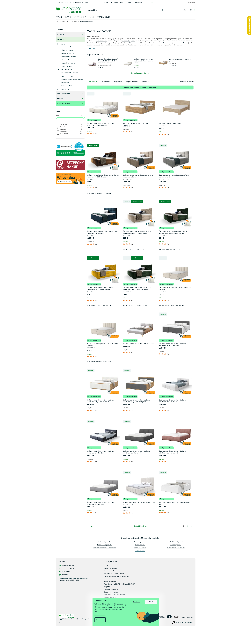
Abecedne (145, 81)
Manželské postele (67, 53)
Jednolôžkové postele (68, 56)
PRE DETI (60, 98)
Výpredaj (71, 129)
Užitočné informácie (111, 589)
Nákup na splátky (110, 597)
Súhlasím (151, 602)
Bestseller (71, 131)
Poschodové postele (68, 63)
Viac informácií (100, 615)
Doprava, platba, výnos (135, 2)
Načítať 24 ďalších (140, 526)
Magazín (107, 587)
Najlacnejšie (106, 81)
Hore (91, 526)
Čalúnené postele (67, 50)
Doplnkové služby (110, 579)
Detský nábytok (65, 89)
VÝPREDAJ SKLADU (63, 103)
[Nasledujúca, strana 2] (187, 526)
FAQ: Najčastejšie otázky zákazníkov (116, 576)
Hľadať (162, 10)
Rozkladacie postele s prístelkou (72, 79)
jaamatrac (65, 574)
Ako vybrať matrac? (117, 2)
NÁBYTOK (60, 39)
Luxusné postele (66, 86)
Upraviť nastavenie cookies (67, 622)
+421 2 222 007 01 (68, 568)
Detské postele (66, 60)
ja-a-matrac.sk (101, 41)
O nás (106, 2)
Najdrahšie (118, 81)
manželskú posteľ (128, 41)
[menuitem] (59, 17)
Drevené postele (66, 66)
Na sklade (71, 124)
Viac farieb (71, 133)
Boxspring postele (67, 47)
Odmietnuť (136, 602)
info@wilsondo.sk (68, 565)
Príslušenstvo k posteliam (69, 73)
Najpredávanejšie (132, 81)
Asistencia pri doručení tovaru (114, 595)
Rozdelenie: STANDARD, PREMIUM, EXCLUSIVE (119, 584)
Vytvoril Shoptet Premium (184, 622)
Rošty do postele (66, 69)
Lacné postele (65, 82)
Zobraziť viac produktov (139, 73)
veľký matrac (181, 43)
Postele (62, 44)
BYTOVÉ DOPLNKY (63, 93)
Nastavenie (100, 620)
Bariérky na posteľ (67, 76)
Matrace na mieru (110, 581)
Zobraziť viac (140, 551)
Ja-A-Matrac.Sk (67, 571)
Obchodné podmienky (111, 592)
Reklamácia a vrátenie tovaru (114, 573)
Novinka (71, 127)
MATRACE (60, 34)
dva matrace (162, 43)
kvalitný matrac (132, 43)
